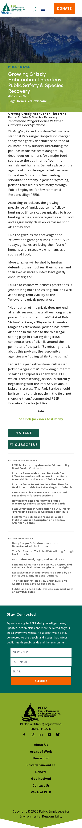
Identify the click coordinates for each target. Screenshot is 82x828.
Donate (64, 8)
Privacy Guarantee (41, 765)
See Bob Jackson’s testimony (41, 419)
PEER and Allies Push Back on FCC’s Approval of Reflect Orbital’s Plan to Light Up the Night (42, 566)
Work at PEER (41, 792)
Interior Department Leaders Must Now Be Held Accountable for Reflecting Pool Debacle (42, 486)
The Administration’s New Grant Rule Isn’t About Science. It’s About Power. (39, 582)
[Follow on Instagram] (32, 734)
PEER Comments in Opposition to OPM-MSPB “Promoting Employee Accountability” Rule (41, 510)
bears (21, 101)
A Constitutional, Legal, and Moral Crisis (38, 559)
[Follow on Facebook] (24, 734)
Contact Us (41, 785)
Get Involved (41, 779)
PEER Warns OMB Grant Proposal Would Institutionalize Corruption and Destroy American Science (38, 519)
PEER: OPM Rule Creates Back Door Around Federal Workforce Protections (39, 494)
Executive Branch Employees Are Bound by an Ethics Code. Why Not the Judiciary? (41, 574)
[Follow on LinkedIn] (41, 734)
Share (25, 432)
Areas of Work (41, 751)
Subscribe (26, 444)
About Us (41, 745)
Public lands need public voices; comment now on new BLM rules (42, 590)
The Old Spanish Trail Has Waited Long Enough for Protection (43, 552)
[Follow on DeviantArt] (57, 734)
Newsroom (40, 758)
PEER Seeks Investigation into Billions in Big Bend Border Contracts (40, 466)
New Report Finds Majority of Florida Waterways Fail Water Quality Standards (38, 502)
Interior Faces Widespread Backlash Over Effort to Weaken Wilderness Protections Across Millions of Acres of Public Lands (39, 476)
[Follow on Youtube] (49, 734)
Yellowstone (37, 101)
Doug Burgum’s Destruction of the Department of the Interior (35, 544)
